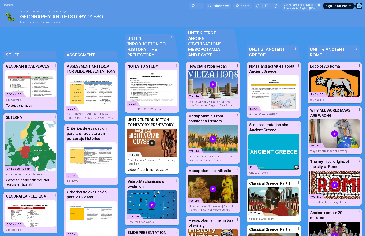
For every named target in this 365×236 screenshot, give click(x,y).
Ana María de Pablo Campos (38, 11)
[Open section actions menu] (53, 54)
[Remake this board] (267, 6)
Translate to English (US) (299, 8)
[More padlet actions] (275, 6)
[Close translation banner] (319, 5)
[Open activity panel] (258, 6)
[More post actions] (55, 65)
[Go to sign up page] (359, 6)
